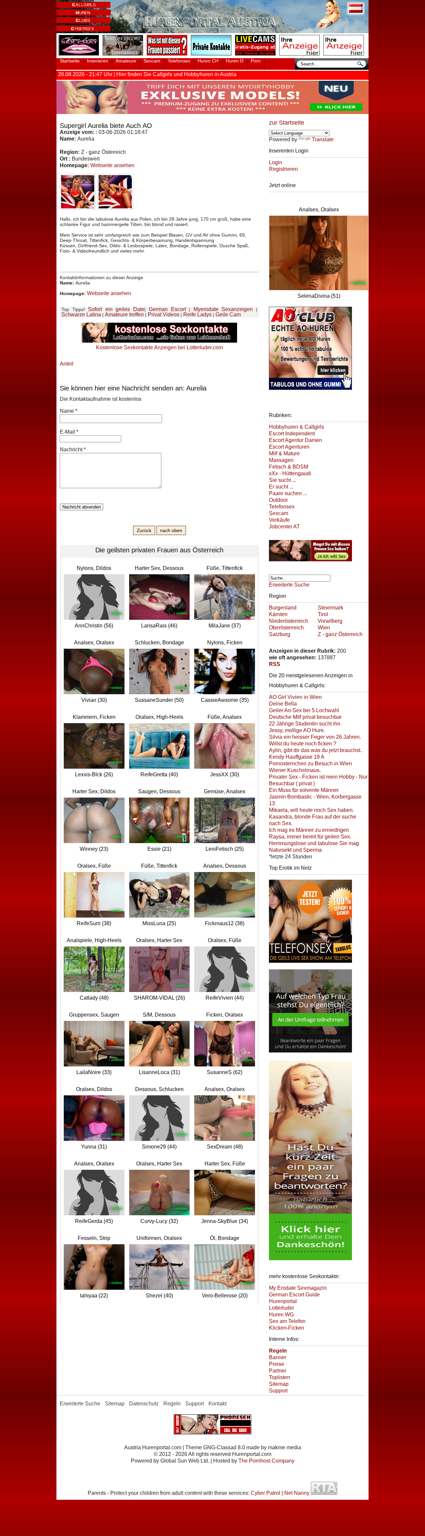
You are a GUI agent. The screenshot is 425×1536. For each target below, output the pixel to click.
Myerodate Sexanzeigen (223, 309)
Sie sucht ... (282, 480)
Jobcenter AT (284, 526)
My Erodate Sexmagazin (298, 1288)
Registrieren (283, 169)
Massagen (281, 460)
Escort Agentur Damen (295, 440)
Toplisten (279, 1377)
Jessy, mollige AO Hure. (297, 730)
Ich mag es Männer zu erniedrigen (309, 830)
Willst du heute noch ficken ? (302, 743)
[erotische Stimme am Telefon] (80, 56)
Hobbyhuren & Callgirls (296, 427)
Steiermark (330, 607)
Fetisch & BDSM (288, 467)
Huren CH (208, 60)
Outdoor (278, 500)
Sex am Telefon (287, 1321)
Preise (276, 1364)
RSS (274, 664)
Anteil (66, 364)
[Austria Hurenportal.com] (212, 31)
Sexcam (151, 60)
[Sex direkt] (212, 1432)
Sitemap (279, 1384)
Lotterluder (281, 1308)
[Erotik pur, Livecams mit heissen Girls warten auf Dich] (310, 562)
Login (275, 162)
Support (278, 1390)
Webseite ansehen (112, 165)
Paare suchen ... (288, 493)
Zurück (144, 530)
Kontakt (217, 1403)
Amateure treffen (124, 314)
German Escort (167, 309)
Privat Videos (163, 314)
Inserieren (97, 60)
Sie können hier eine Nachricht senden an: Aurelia (133, 388)
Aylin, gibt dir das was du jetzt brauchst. (315, 750)
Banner (277, 1357)
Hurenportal (283, 1301)
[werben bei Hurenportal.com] (300, 56)
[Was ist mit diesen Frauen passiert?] (168, 56)
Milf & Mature (284, 453)
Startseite (70, 60)
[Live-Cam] (256, 56)
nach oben (171, 530)
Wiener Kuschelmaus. (295, 770)
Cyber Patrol (265, 1493)
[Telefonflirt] (310, 963)
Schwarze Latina (81, 314)
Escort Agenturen (289, 447)
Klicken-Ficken (286, 1328)
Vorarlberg (330, 621)
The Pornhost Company (266, 1461)
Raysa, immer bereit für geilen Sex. (310, 836)
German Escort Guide (294, 1294)
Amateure (126, 60)
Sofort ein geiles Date (116, 309)
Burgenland (283, 607)
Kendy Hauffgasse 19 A (296, 757)
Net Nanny (296, 1493)
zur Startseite (286, 122)
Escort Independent (292, 433)
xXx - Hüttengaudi (290, 473)
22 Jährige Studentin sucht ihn (304, 723)
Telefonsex (179, 60)
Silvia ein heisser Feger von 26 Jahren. (315, 737)
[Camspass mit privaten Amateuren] (212, 56)
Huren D (234, 60)
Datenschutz (144, 1403)
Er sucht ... (281, 487)
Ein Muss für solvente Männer (304, 790)
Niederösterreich (288, 621)
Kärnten (278, 614)
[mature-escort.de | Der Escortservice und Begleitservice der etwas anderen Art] (124, 56)
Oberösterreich (286, 627)
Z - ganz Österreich (340, 634)
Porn (256, 60)
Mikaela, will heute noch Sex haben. (311, 810)
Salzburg (279, 634)
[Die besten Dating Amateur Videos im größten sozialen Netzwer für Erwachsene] (212, 112)
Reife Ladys (197, 314)
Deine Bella (283, 704)
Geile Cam (228, 314)
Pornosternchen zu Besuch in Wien (310, 763)
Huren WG (281, 1314)
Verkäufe (279, 520)
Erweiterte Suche (289, 585)
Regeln (172, 1403)
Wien (324, 627)
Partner (277, 1370)
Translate (323, 139)
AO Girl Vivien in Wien (295, 697)
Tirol (323, 614)
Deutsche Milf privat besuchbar (305, 717)
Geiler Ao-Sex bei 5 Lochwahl (304, 710)
